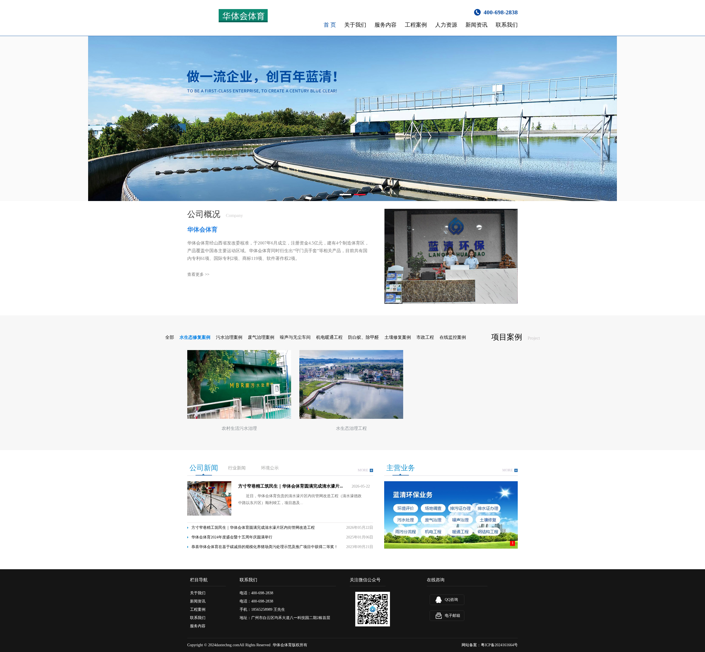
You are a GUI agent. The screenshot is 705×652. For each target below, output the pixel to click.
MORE (363, 470)
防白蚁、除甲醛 (363, 337)
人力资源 (446, 25)
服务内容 (386, 25)
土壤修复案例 (397, 337)
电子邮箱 (452, 616)
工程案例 (416, 25)
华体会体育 (282, 645)
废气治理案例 (261, 337)
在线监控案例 (453, 337)
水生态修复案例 (195, 337)
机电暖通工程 (329, 337)
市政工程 (425, 337)
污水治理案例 (229, 337)
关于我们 (355, 25)
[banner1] (352, 118)
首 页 (330, 25)
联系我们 (507, 25)
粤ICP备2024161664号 (499, 645)
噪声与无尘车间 (295, 337)
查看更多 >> (198, 274)
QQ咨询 (451, 600)
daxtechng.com (227, 645)
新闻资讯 (476, 25)
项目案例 (506, 337)
